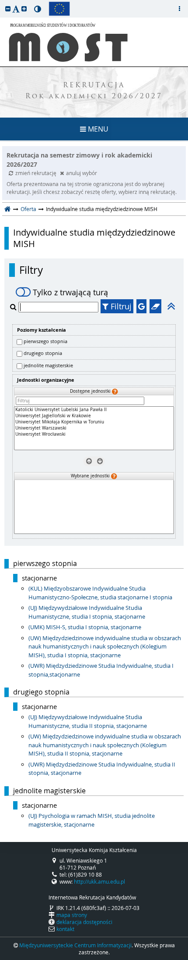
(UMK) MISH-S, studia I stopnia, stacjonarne (84, 627)
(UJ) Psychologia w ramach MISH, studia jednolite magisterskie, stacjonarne (91, 820)
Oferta (28, 208)
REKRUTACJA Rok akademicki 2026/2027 (94, 91)
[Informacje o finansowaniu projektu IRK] (59, 8)
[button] (7, 8)
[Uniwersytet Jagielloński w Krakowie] (94, 416)
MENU (97, 129)
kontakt (65, 928)
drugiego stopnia (43, 353)
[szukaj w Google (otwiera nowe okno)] (141, 306)
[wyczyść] (155, 306)
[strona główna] (7, 208)
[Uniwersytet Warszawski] (94, 428)
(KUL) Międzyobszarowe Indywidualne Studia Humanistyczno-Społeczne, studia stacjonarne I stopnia (100, 592)
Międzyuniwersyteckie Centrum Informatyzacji (75, 945)
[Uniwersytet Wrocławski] (94, 434)
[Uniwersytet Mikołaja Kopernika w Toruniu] (94, 422)
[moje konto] (179, 9)
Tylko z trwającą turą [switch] (70, 292)
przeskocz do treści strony (2, 2)
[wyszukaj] (14, 307)
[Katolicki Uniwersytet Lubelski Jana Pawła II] (94, 410)
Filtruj (120, 306)
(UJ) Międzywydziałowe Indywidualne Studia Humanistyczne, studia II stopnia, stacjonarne (87, 721)
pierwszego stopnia (45, 341)
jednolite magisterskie (48, 365)
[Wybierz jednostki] (99, 461)
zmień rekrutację (36, 172)
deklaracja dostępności (84, 921)
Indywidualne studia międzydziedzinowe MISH (94, 238)
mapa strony (71, 914)
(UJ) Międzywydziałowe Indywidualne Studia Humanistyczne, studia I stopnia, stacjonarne (86, 612)
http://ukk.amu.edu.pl (99, 881)
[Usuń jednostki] (88, 461)
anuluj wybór (81, 172)
